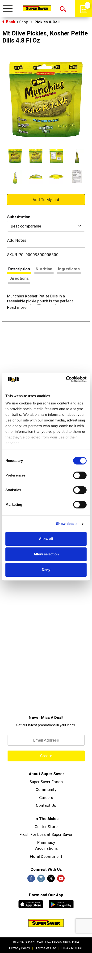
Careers (46, 797)
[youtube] (61, 879)
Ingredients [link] (69, 268)
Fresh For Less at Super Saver (46, 834)
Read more (16, 307)
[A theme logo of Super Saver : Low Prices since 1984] (37, 8)
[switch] (80, 475)
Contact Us (46, 805)
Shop (23, 22)
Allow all (46, 539)
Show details (66, 524)
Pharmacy (46, 842)
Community (46, 789)
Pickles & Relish (49, 22)
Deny (46, 570)
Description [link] (19, 268)
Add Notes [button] (16, 240)
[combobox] (46, 226)
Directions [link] (19, 278)
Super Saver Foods (46, 781)
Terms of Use (45, 948)
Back (10, 21)
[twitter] (51, 879)
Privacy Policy (19, 948)
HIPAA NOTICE (72, 948)
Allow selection (46, 554)
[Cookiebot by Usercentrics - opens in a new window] (66, 379)
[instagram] (41, 879)
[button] (15, 156)
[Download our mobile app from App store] (30, 903)
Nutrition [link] (44, 268)
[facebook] (31, 879)
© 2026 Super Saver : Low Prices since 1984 (46, 942)
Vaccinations (46, 848)
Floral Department (46, 856)
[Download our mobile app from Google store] (61, 903)
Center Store (46, 826)
